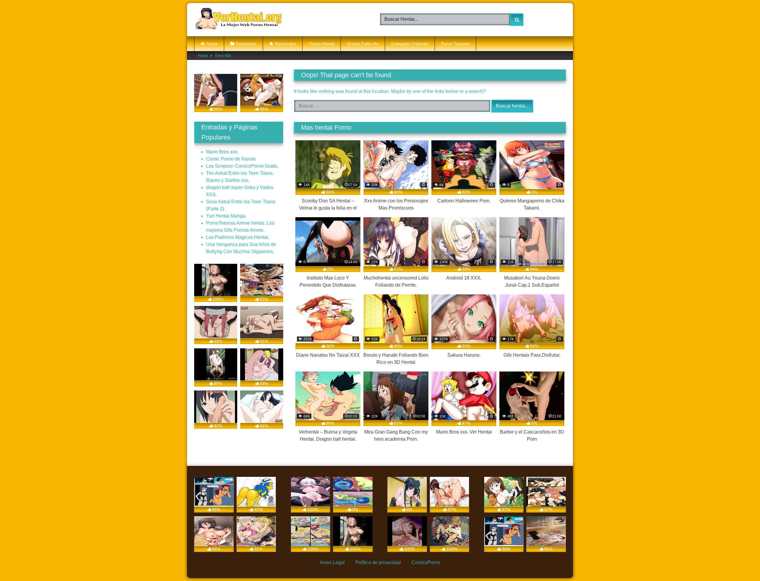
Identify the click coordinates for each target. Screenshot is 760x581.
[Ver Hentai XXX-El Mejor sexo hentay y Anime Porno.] (238, 19)
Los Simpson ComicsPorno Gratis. (242, 166)
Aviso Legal (332, 562)
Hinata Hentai (321, 43)
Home (212, 43)
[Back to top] (741, 562)
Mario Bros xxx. (222, 151)
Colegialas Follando (409, 43)
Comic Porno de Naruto (231, 158)
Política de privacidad (378, 562)
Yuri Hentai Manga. (226, 215)
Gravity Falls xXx (363, 43)
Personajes (285, 43)
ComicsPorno (425, 562)
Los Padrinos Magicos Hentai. (237, 237)
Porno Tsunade (455, 43)
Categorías (246, 43)
